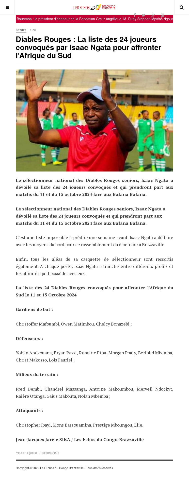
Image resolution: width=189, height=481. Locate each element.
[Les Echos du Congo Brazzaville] (94, 7)
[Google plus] (153, 15)
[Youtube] (162, 15)
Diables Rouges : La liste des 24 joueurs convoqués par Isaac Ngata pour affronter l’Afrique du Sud (88, 47)
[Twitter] (143, 15)
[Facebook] (135, 15)
